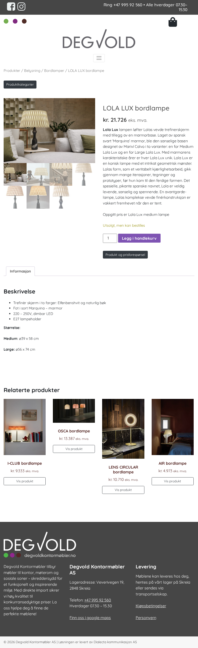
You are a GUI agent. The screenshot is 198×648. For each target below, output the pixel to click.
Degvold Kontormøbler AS (36, 642)
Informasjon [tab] (20, 271)
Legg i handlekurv (139, 238)
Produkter (12, 70)
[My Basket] (181, 22)
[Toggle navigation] (99, 58)
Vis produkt (24, 481)
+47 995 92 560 (127, 4)
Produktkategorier (20, 84)
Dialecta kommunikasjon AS (115, 642)
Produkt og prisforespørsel (125, 254)
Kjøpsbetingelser (151, 605)
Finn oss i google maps (90, 617)
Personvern (146, 617)
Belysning (32, 70)
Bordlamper (54, 70)
